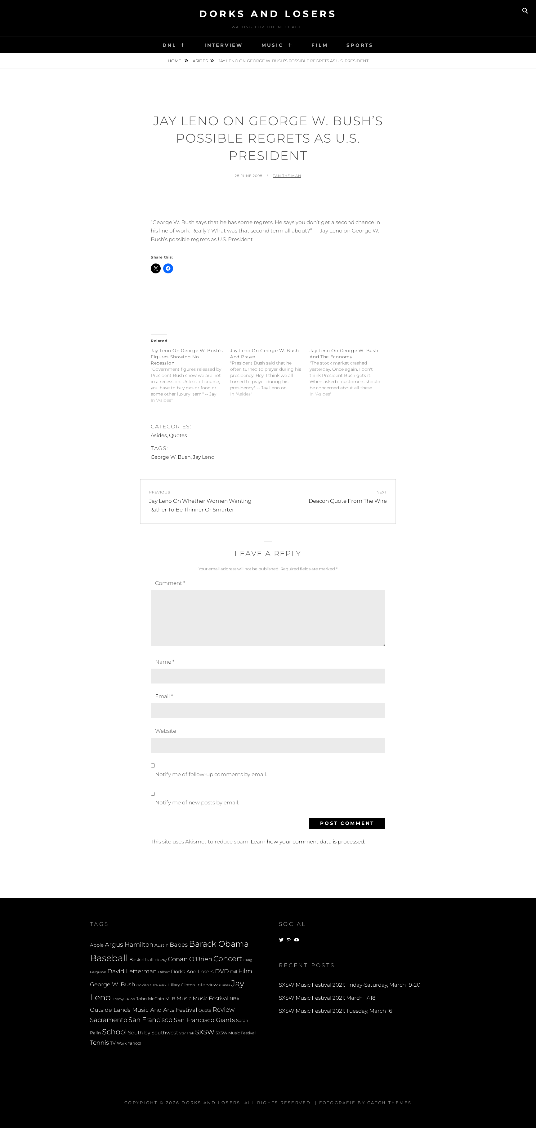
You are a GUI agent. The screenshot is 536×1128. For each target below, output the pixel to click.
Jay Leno (203, 457)
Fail (233, 972)
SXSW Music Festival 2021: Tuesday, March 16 (335, 1011)
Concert (227, 958)
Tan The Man (287, 176)
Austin (161, 945)
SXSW (204, 1032)
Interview (223, 45)
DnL (169, 45)
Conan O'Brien (190, 959)
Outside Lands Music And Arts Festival (143, 1009)
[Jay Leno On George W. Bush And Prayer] (270, 372)
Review (223, 1009)
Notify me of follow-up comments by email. (211, 774)
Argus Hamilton (129, 944)
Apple (97, 945)
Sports (359, 45)
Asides (200, 60)
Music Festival (210, 998)
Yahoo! (134, 1043)
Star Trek (186, 1033)
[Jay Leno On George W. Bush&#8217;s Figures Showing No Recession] (190, 375)
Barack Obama (219, 944)
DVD (222, 971)
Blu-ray (161, 960)
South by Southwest (153, 1033)
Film (319, 45)
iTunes (224, 985)
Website (165, 731)
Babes (179, 944)
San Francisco (150, 1020)
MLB (170, 998)
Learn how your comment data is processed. (308, 841)
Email (164, 696)
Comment (170, 583)
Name (164, 662)
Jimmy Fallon (123, 999)
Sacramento (108, 1020)
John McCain (150, 998)
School (114, 1031)
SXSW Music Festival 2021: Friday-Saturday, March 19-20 (349, 985)
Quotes (178, 435)
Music (272, 45)
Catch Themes (389, 1102)
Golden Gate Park (151, 985)
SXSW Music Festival (236, 1033)
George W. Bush (171, 457)
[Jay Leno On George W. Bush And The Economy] (349, 372)
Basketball (141, 959)
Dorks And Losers (268, 14)
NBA (234, 999)
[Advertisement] (268, 201)
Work (122, 1043)
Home (175, 60)
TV (113, 1043)
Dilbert (164, 972)
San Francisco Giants (204, 1020)
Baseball (109, 958)
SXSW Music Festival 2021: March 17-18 (327, 998)
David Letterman (132, 971)
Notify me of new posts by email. (197, 802)
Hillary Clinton (181, 985)
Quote (205, 1010)
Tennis (99, 1042)
